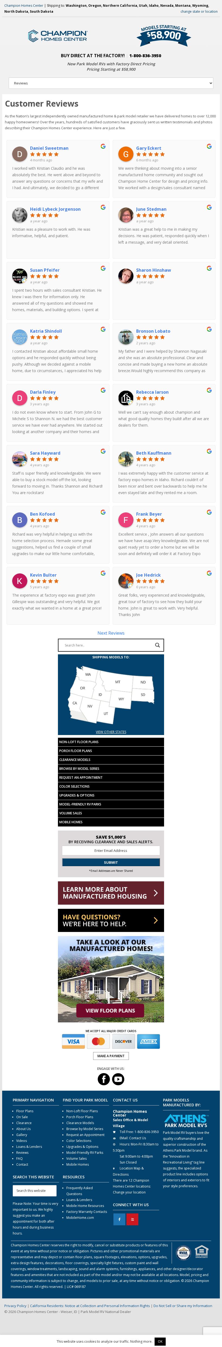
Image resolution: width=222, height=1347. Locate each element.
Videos (21, 1140)
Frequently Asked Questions (79, 1191)
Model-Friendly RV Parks (80, 804)
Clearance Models (74, 759)
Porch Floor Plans (75, 751)
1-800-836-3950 (145, 56)
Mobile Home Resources (85, 1205)
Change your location (129, 1192)
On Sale (22, 1117)
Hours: (125, 1144)
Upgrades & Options (76, 795)
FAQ (19, 1158)
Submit (111, 862)
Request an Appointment (81, 777)
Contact (22, 1164)
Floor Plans (24, 1111)
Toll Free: (127, 1132)
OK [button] (160, 1341)
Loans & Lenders (29, 1146)
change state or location (199, 11)
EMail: (124, 1138)
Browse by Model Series (79, 768)
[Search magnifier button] (157, 645)
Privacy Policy (15, 1305)
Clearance (24, 1123)
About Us (23, 1129)
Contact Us (137, 1138)
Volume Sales (70, 813)
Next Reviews (111, 633)
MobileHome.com (80, 1217)
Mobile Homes (71, 822)
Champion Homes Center (23, 5)
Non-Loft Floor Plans (79, 742)
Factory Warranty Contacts (86, 1211)
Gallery (21, 1134)
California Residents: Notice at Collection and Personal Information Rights (90, 1305)
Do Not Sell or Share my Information (183, 1305)
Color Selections (74, 786)
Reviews (22, 1152)
